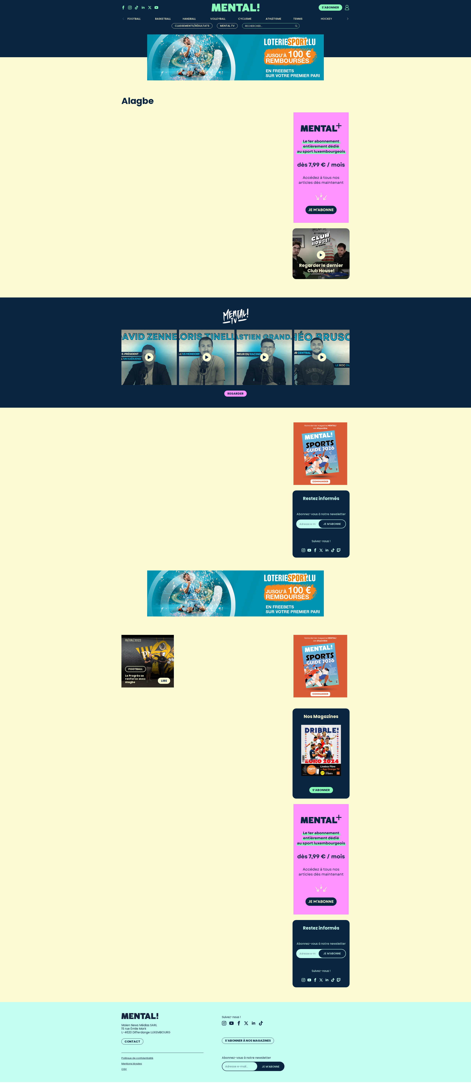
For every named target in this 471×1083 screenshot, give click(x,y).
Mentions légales (131, 1063)
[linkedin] (143, 7)
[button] (348, 19)
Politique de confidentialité (137, 1058)
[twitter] (150, 7)
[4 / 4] (321, 750)
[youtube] (156, 7)
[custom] (136, 7)
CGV (124, 1069)
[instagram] (130, 7)
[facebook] (123, 7)
